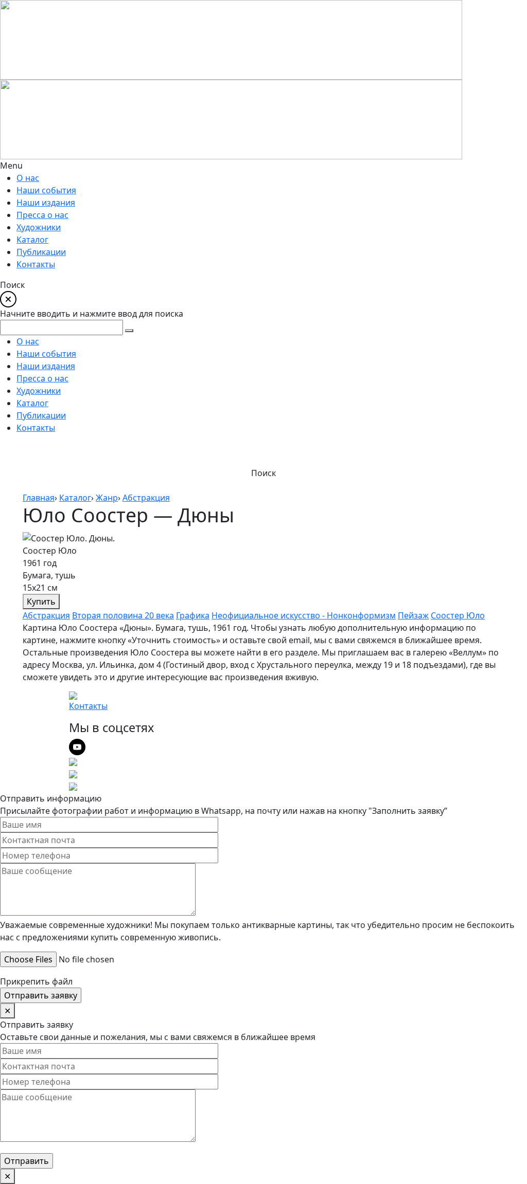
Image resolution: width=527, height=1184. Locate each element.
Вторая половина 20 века (123, 615)
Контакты (88, 706)
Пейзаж (413, 615)
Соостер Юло (458, 615)
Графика (192, 615)
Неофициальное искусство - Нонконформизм (304, 615)
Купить (41, 601)
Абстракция (46, 615)
